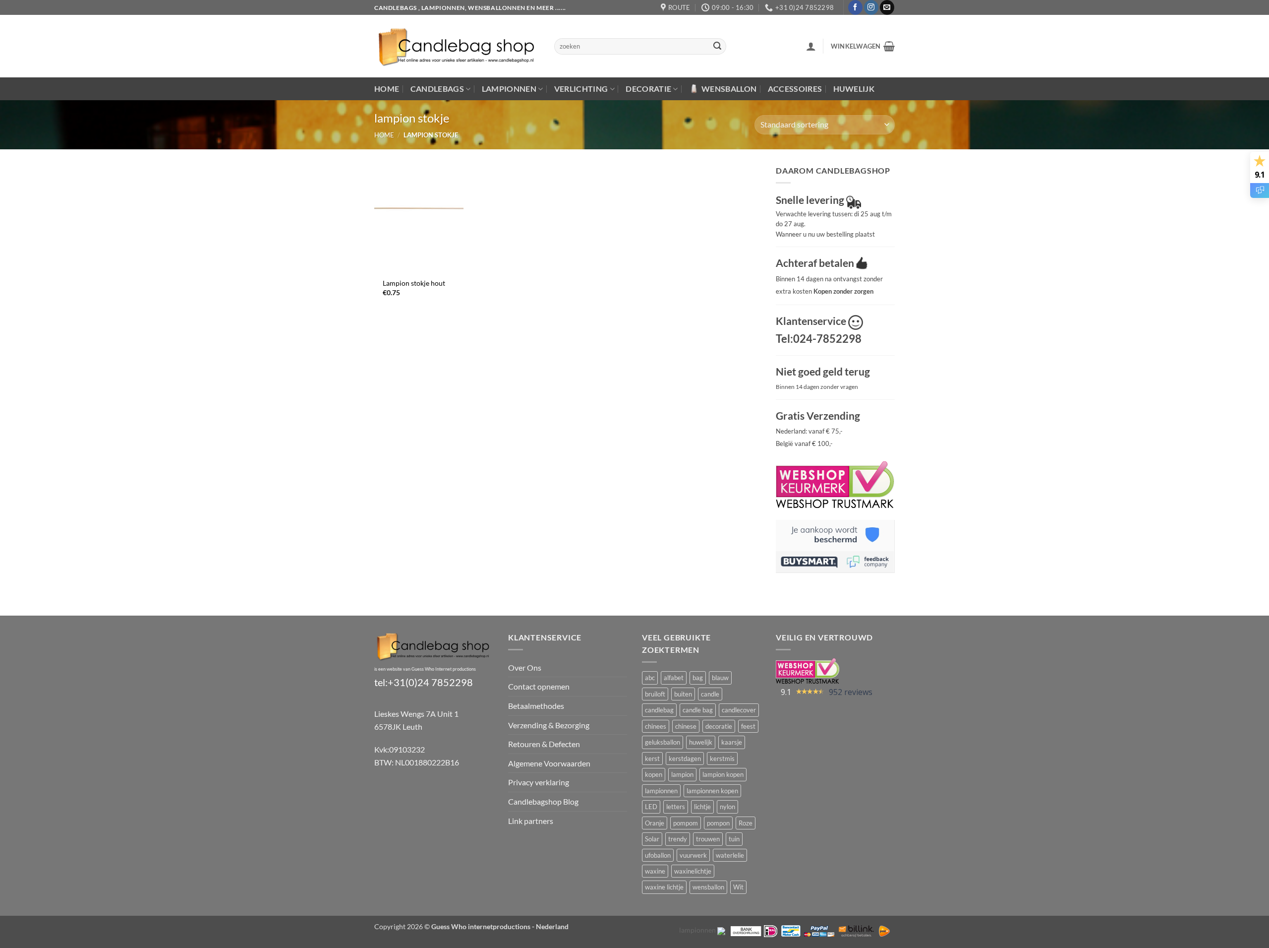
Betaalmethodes (536, 705)
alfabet (674, 678)
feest (748, 726)
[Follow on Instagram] (871, 7)
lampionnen (661, 791)
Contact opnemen (539, 686)
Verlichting (581, 88)
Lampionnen (509, 88)
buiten (683, 694)
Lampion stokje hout (414, 283)
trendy (677, 839)
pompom (685, 823)
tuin (734, 839)
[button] (811, 46)
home (384, 135)
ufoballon (658, 855)
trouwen (708, 839)
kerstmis (722, 758)
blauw (720, 678)
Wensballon (728, 88)
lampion (682, 774)
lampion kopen (723, 774)
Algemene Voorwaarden (549, 763)
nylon (727, 807)
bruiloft (655, 694)
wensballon (708, 887)
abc (650, 678)
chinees (655, 726)
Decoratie (648, 88)
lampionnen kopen (712, 791)
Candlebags (437, 88)
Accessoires (795, 88)
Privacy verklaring (538, 782)
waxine (655, 871)
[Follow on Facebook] (855, 7)
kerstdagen (685, 758)
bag (697, 678)
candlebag (659, 710)
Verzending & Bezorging (548, 725)
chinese (685, 726)
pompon (718, 823)
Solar (652, 839)
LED (651, 807)
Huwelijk (854, 88)
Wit (738, 887)
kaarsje (731, 742)
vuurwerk (693, 855)
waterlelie (730, 855)
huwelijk (700, 742)
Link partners (530, 820)
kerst (652, 758)
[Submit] (717, 46)
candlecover (739, 710)
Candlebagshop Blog (543, 801)
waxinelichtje (692, 871)
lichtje (702, 807)
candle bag (698, 710)
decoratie (718, 726)
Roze (745, 823)
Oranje (654, 823)
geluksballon (662, 742)
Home (386, 88)
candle (710, 694)
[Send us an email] (887, 7)
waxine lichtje (664, 887)
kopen (653, 774)
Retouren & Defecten (544, 744)
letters (675, 807)
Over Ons (524, 667)
